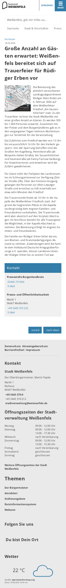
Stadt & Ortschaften (36, 28)
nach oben (52, 330)
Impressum (33, 350)
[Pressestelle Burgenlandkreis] (33, 281)
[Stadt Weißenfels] (33, 387)
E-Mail (11, 286)
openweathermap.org (23, 579)
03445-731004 (15, 282)
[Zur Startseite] (15, 5)
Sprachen (47, 5)
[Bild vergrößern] (18, 98)
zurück (35, 330)
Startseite (13, 28)
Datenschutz (13, 346)
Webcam (10, 510)
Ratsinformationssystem (20, 504)
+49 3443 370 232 (17, 308)
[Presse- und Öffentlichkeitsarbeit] (33, 303)
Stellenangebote (15, 498)
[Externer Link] (7, 531)
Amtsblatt (11, 493)
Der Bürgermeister (16, 487)
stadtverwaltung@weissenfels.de (26, 403)
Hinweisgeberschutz (35, 346)
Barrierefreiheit (14, 350)
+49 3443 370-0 (14, 394)
